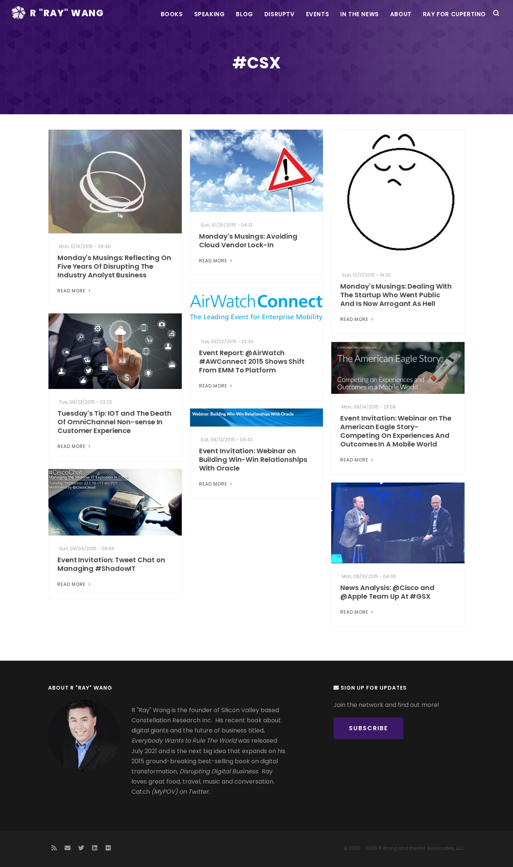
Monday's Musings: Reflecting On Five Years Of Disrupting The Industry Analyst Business (114, 266)
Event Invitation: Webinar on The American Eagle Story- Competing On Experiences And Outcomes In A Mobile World (395, 431)
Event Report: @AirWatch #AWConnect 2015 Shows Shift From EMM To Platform (252, 361)
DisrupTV (279, 14)
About (401, 14)
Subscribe (368, 728)
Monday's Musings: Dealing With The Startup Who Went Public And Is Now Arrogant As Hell (396, 294)
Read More (72, 290)
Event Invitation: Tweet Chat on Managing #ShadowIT (111, 564)
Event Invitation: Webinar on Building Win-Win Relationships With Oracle (253, 459)
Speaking (209, 14)
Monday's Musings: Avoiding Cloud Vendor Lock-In (248, 241)
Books (172, 14)
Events (317, 14)
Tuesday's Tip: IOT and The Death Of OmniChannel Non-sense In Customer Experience (114, 422)
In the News (359, 14)
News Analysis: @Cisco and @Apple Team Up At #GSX (387, 592)
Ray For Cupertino (454, 14)
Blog (244, 14)
